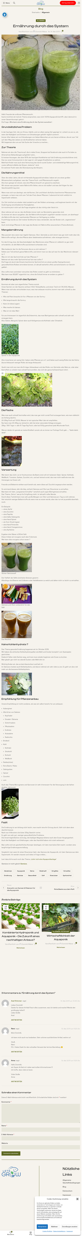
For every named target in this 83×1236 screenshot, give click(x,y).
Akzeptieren (42, 1227)
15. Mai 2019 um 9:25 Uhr (70, 1029)
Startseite (36, 12)
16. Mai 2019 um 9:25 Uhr (70, 1061)
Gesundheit (32, 875)
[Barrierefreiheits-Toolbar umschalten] (4, 14)
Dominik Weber (41, 32)
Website (5, 1143)
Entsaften (67, 871)
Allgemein (46, 12)
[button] (77, 1199)
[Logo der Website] (41, 3)
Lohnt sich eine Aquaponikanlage (43, 859)
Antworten (16, 1020)
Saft (43, 875)
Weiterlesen (20, 948)
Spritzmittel (67, 875)
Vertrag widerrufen (68, 3)
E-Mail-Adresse (8, 1134)
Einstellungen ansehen (69, 1227)
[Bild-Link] (11, 1172)
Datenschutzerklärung (59, 1231)
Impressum (70, 1231)
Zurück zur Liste (41, 888)
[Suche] (14, 3)
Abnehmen (8, 871)
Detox (32, 871)
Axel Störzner (16, 1001)
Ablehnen (54, 1227)
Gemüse (23, 864)
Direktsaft (42, 871)
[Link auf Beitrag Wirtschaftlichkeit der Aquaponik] (61, 917)
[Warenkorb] (79, 3)
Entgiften (55, 871)
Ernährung (8, 875)
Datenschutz (67, 1191)
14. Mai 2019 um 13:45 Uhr (70, 1001)
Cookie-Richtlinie (47, 1231)
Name (4, 1126)
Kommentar (6, 1102)
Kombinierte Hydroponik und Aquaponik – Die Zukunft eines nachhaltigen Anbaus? (21, 936)
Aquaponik (21, 871)
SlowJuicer (54, 875)
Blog (64, 1187)
